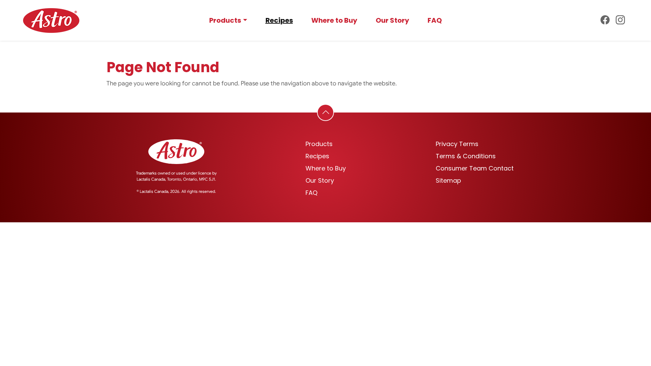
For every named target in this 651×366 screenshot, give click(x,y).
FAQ (435, 20)
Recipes (279, 20)
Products (225, 20)
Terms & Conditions (466, 156)
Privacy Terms (457, 144)
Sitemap (448, 180)
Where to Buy (334, 20)
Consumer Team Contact (475, 168)
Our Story (392, 20)
